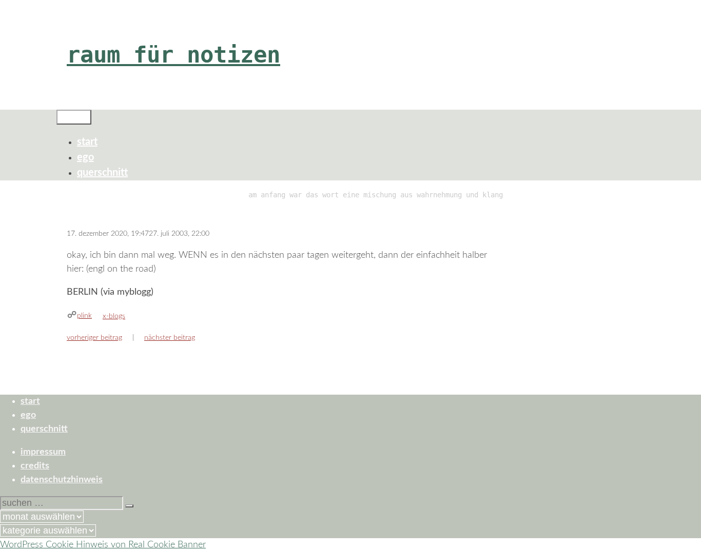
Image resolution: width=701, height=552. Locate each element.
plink (84, 315)
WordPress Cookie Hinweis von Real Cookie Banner (103, 544)
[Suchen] (129, 505)
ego (85, 157)
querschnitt (102, 173)
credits (35, 466)
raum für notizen (173, 55)
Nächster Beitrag (169, 337)
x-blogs (114, 316)
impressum (43, 452)
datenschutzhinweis (62, 479)
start (87, 142)
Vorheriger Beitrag (94, 337)
